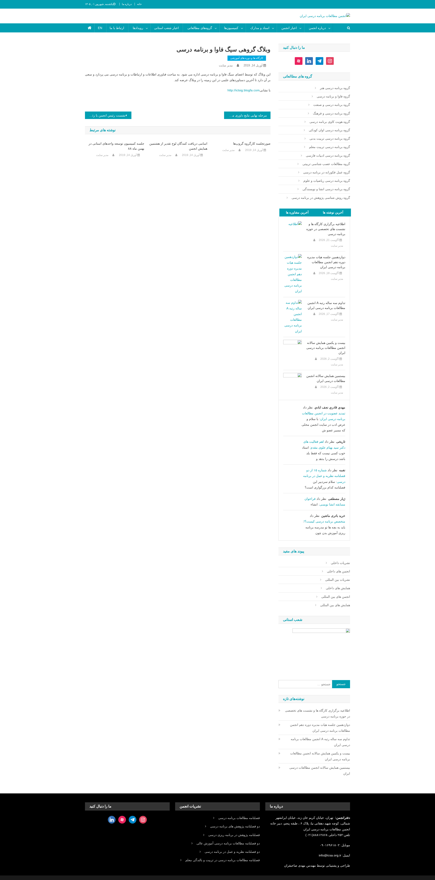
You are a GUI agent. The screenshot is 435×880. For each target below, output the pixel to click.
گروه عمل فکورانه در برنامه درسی (326, 172)
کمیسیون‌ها (231, 28)
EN (100, 28)
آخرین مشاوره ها (297, 212)
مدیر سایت (226, 65)
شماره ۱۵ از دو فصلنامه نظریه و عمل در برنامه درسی (324, 475)
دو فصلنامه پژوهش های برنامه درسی (235, 826)
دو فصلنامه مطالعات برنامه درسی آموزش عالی (228, 843)
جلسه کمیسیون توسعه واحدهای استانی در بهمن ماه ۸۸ (116, 146)
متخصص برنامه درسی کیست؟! (324, 521)
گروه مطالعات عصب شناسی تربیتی (326, 164)
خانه (139, 4)
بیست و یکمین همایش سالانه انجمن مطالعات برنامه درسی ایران (325, 348)
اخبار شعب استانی (166, 28)
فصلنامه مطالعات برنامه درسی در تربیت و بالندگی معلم (222, 860)
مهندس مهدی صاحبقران (300, 865)
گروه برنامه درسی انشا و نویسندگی (326, 189)
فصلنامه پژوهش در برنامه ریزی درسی (234, 835)
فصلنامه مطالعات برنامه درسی (239, 818)
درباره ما (127, 4)
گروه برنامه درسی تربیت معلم (329, 147)
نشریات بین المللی (337, 579)
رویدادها (138, 28)
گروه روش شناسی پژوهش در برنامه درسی (321, 197)
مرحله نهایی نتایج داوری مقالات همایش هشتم (245, 115)
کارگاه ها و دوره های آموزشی (246, 58)
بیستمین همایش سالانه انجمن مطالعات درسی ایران (325, 378)
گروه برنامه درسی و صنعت (331, 105)
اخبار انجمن (289, 28)
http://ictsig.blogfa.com (243, 90)
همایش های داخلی (338, 588)
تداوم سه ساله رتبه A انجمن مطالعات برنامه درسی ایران (326, 305)
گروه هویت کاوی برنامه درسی (329, 122)
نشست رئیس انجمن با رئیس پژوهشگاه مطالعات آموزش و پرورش (105, 115)
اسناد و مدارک (259, 28)
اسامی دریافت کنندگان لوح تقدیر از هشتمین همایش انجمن (178, 146)
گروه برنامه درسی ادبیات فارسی (328, 155)
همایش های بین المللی (335, 605)
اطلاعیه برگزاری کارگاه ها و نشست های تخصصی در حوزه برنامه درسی (325, 229)
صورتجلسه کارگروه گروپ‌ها (252, 143)
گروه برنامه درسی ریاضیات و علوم (326, 180)
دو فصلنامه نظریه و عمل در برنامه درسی (232, 851)
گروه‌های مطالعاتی (199, 28)
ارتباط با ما (117, 28)
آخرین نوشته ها (333, 212)
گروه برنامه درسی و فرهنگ (331, 113)
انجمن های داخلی (338, 571)
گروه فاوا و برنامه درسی (333, 96)
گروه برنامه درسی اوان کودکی (329, 130)
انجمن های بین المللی (335, 596)
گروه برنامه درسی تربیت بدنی (329, 138)
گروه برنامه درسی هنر (335, 88)
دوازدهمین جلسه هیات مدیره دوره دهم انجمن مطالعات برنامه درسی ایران (326, 262)
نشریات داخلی (340, 563)
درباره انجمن (317, 28)
